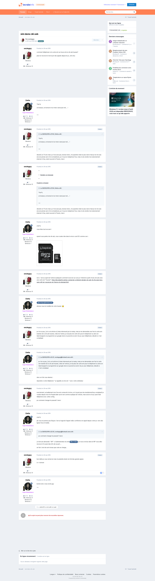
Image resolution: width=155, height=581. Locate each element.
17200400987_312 (114, 30)
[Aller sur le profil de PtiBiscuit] (110, 78)
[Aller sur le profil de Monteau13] (110, 51)
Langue (52, 574)
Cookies (88, 574)
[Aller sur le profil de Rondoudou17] (110, 41)
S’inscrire (131, 4)
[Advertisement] (62, 25)
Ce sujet (127, 12)
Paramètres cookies (99, 574)
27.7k (26, 116)
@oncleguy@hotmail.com (45, 302)
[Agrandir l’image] (49, 253)
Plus (47, 12)
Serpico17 (115, 71)
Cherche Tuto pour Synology (122, 60)
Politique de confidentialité (65, 574)
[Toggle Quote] (39, 134)
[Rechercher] (134, 12)
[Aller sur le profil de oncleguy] (22, 40)
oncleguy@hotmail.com (62, 357)
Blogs (29, 12)
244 (31, 116)
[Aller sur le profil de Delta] (28, 107)
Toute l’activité (39, 12)
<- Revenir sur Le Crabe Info (61, 12)
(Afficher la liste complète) (116, 25)
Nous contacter (79, 574)
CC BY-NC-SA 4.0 (77, 576)
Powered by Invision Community (77, 578)
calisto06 (42, 507)
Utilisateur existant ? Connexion (114, 4)
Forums (22, 12)
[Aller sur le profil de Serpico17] (110, 68)
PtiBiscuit (115, 81)
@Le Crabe (74, 441)
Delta (28, 100)
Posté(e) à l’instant (42, 183)
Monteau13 (116, 54)
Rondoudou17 (117, 44)
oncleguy (31, 39)
